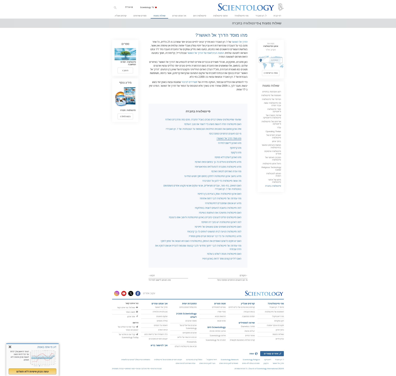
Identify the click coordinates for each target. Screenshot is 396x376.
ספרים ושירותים (139, 16)
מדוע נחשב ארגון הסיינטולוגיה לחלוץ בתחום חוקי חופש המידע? (212, 176)
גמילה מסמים (162, 320)
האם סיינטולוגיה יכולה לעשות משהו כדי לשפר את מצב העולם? (212, 124)
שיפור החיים (250, 335)
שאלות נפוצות (159, 16)
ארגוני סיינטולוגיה (220, 16)
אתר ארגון (131, 316)
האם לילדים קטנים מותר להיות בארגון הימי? (221, 258)
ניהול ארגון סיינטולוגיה (272, 163)
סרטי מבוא (221, 320)
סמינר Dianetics (248, 326)
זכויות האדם (163, 329)
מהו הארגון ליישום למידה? (229, 143)
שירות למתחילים (247, 322)
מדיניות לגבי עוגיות (142, 368)
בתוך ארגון (276, 141)
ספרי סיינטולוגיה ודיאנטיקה (274, 110)
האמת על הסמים (161, 325)
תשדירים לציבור (189, 82)
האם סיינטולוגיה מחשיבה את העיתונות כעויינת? (220, 212)
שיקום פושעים (162, 316)
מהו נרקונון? (236, 152)
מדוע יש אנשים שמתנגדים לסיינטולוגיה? (223, 203)
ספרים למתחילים (219, 307)
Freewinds (192, 341)
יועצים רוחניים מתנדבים (158, 338)
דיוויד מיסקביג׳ (211, 359)
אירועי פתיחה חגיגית (218, 331)
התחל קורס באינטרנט (194, 359)
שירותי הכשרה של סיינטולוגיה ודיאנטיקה (272, 116)
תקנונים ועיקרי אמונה (275, 325)
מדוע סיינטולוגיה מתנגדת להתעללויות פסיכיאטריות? (218, 166)
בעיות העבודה (249, 311)
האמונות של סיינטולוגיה (271, 95)
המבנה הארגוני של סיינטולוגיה (273, 158)
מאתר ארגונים (191, 320)
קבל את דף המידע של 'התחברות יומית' (128, 328)
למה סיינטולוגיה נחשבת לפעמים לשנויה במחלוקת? (218, 207)
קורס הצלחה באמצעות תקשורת (242, 340)
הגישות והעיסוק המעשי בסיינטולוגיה (271, 146)
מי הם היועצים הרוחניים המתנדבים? (225, 133)
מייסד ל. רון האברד (276, 307)
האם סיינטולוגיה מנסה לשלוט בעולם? (224, 253)
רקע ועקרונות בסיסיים (271, 92)
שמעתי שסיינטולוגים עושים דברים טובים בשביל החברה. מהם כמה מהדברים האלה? (203, 119)
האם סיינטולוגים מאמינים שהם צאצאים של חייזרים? (218, 226)
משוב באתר (131, 312)
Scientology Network (230, 359)
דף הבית (277, 16)
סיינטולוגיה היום (199, 16)
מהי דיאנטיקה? (278, 316)
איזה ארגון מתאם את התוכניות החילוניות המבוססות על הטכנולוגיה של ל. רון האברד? (203, 128)
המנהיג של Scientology (216, 340)
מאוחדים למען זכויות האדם (228, 363)
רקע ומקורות (279, 320)
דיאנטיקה (267, 359)
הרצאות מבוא (220, 316)
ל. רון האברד (261, 16)
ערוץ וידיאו (280, 338)
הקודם (243, 275)
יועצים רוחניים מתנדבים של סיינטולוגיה (168, 359)
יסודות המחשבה (248, 316)
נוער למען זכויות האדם (207, 363)
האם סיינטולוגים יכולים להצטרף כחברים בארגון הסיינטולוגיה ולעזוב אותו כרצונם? (205, 217)
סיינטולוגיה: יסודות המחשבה (128, 63)
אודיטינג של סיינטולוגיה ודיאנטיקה (271, 122)
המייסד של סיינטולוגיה (271, 99)
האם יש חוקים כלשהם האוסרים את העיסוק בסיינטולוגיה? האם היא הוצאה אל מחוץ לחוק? (201, 240)
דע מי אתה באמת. (46, 347)
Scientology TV (147, 7)
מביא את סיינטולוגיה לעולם (186, 346)
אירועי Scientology (218, 335)
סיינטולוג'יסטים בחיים (188, 307)
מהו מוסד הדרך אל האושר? (229, 138)
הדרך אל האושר (240, 41)
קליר (279, 127)
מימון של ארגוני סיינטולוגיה (274, 181)
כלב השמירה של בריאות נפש (156, 334)
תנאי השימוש (130, 368)
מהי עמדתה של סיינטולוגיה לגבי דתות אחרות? (220, 198)
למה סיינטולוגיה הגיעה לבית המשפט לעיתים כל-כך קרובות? (214, 231)
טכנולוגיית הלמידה (160, 311)
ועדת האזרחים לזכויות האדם (185, 363)
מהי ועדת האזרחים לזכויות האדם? (226, 171)
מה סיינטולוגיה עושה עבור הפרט (272, 104)
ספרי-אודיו (222, 311)
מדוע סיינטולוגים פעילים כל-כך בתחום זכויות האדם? (218, 161)
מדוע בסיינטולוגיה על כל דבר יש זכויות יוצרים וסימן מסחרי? (215, 236)
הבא (152, 275)
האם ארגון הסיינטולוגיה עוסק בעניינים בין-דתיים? (219, 193)
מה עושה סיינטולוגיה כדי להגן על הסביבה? (221, 180)
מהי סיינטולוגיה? (241, 16)
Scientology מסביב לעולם (186, 315)
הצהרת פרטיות (156, 368)
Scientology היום (216, 327)
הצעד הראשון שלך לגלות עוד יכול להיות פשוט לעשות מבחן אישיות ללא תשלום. (19, 355)
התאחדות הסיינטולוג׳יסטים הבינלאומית (135, 359)
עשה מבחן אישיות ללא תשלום (32, 371)
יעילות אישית (250, 331)
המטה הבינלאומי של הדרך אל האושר (205, 53)
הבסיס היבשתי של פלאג (187, 337)
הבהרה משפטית (118, 368)
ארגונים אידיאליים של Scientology (188, 327)
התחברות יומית (189, 303)
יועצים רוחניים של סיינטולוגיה (273, 136)
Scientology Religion (251, 359)
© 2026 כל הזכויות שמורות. (259, 368)
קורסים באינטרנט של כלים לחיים (242, 307)
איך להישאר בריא (159, 345)
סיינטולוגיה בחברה (273, 186)
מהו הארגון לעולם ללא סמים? (228, 157)
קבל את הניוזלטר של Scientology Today (128, 336)
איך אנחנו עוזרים (179, 16)
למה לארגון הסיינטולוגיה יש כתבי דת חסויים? (221, 222)
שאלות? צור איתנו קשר (126, 307)
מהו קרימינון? (235, 147)
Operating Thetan (273, 131)
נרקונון (266, 363)
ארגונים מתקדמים (190, 332)
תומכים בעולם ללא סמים (251, 363)
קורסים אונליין (121, 16)
